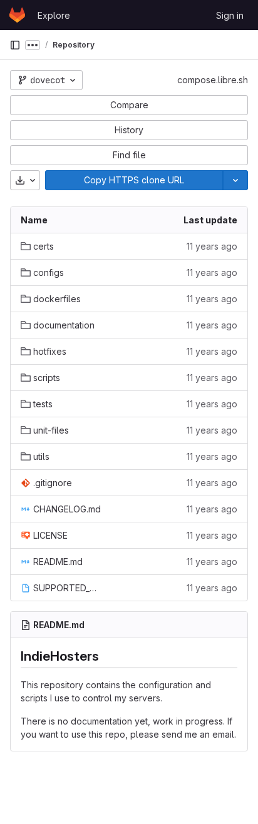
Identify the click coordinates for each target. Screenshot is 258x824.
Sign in (230, 15)
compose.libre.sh (212, 79)
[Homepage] (17, 15)
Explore (54, 15)
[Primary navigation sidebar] (15, 45)
